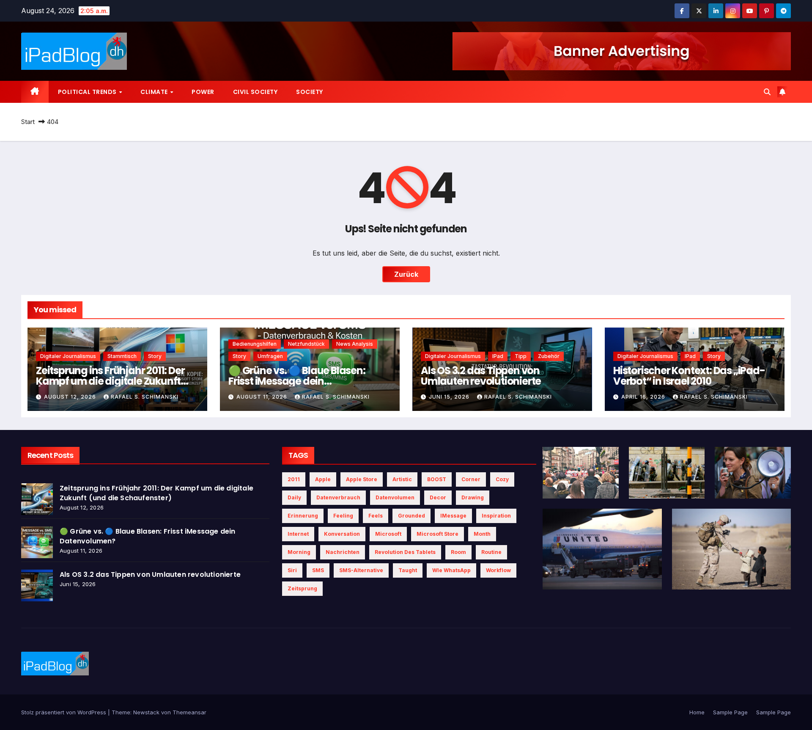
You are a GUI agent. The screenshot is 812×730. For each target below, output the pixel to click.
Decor (438, 497)
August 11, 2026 (262, 397)
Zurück (406, 274)
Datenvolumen (395, 497)
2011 (294, 479)
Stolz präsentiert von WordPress (64, 712)
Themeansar (189, 712)
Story (155, 356)
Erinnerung (303, 515)
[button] (767, 92)
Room (458, 552)
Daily (294, 497)
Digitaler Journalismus (68, 356)
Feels (375, 515)
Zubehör (549, 356)
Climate (154, 92)
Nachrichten (342, 552)
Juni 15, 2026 (450, 397)
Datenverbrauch (338, 497)
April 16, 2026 (644, 397)
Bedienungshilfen (255, 344)
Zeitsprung (302, 588)
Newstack (146, 712)
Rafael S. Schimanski (144, 397)
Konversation (342, 534)
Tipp (521, 356)
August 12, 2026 (71, 397)
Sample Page (730, 712)
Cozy (502, 479)
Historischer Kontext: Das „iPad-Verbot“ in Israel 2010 (689, 376)
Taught (407, 570)
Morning (299, 552)
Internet (298, 534)
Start (28, 122)
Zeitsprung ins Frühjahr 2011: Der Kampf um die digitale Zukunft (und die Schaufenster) (110, 381)
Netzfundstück (306, 344)
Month (482, 534)
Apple (323, 479)
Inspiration (496, 515)
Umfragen (270, 356)
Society (309, 92)
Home (697, 712)
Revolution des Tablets (405, 552)
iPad (497, 356)
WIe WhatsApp (451, 570)
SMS (318, 570)
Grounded (411, 515)
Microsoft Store (437, 534)
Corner (470, 479)
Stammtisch (122, 356)
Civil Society (255, 92)
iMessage (453, 515)
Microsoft (388, 534)
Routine (491, 552)
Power (203, 92)
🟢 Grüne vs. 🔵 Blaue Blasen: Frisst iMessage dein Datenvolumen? (296, 381)
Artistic (402, 479)
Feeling (343, 515)
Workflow (498, 570)
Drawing (472, 497)
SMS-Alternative (361, 570)
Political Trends (88, 92)
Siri (292, 570)
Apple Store (361, 479)
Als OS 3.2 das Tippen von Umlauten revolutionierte (481, 376)
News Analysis (354, 344)
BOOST (436, 479)
